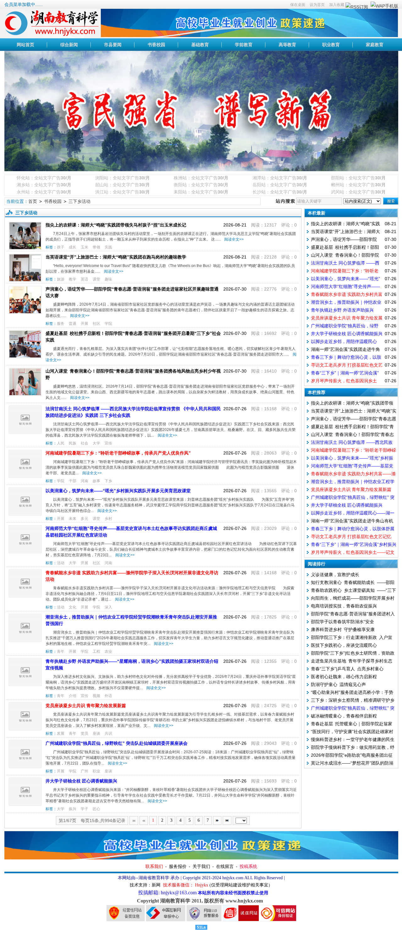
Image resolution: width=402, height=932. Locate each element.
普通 (72, 323)
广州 (84, 771)
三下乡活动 (79, 201)
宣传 (108, 443)
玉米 (84, 247)
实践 (108, 247)
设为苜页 (317, 5)
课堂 (96, 279)
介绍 (72, 696)
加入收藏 (336, 5)
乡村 (108, 518)
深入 (108, 607)
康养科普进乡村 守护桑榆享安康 (343, 629)
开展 (84, 323)
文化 (72, 607)
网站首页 (25, 44)
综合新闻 (69, 44)
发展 (60, 733)
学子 (84, 809)
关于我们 (201, 866)
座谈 (96, 733)
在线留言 (225, 866)
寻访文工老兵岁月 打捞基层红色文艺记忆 (351, 536)
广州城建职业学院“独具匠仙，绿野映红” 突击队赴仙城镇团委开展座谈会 (116, 743)
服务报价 (178, 866)
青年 (60, 651)
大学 (96, 443)
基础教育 (200, 44)
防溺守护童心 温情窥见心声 (338, 684)
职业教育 (331, 44)
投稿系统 (248, 866)
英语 (84, 279)
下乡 (108, 481)
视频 (96, 696)
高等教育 (287, 44)
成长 (72, 247)
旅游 (60, 279)
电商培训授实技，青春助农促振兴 (344, 605)
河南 (84, 481)
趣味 (108, 279)
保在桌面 (297, 5)
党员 (84, 733)
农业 (108, 651)
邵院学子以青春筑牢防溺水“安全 (342, 621)
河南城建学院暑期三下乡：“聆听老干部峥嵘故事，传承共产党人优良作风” (118, 452)
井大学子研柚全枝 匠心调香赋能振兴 (81, 780)
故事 (96, 481)
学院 (108, 323)
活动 (60, 563)
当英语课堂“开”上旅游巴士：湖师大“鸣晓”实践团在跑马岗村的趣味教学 (116, 256)
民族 (72, 443)
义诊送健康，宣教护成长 (335, 574)
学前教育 (244, 44)
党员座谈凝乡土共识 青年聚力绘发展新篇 (86, 705)
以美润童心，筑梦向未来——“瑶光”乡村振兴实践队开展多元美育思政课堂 (118, 490)
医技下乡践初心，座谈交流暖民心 (344, 645)
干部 (72, 481)
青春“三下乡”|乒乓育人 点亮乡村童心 (347, 668)
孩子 (60, 247)
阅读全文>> (233, 239)
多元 (84, 518)
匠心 (96, 809)
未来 (72, 518)
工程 (96, 651)
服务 (60, 323)
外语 (108, 696)
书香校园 (156, 44)
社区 (96, 323)
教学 (72, 279)
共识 (108, 733)
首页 (32, 201)
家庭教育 (374, 44)
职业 (96, 771)
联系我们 (154, 866)
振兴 (72, 809)
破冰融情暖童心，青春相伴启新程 (344, 715)
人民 (60, 443)
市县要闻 (113, 44)
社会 (84, 443)
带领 (96, 247)
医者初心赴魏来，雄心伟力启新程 (344, 676)
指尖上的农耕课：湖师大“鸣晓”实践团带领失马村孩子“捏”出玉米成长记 (116, 224)
